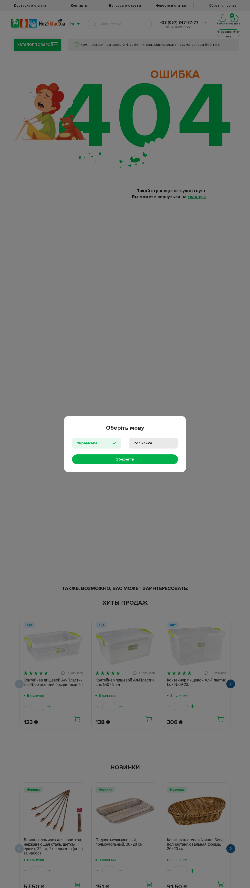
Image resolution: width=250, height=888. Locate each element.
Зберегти (125, 459)
